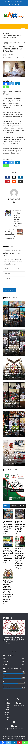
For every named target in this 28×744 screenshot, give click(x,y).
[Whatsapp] (6, 87)
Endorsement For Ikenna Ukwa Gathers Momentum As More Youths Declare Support (14, 318)
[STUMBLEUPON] (14, 181)
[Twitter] (11, 83)
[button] (10, 651)
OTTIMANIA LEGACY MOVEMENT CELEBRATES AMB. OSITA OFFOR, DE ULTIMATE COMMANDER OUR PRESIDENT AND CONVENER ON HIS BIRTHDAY (13, 456)
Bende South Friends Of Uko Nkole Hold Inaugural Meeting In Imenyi (14, 401)
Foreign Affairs (7, 42)
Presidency (7, 43)
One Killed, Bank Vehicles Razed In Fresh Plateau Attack (10, 234)
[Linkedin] (17, 83)
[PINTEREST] (7, 181)
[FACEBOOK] (7, 177)
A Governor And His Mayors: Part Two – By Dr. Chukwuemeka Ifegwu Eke (13, 639)
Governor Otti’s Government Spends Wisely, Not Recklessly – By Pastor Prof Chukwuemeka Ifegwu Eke (8, 554)
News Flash (16, 42)
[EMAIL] (20, 181)
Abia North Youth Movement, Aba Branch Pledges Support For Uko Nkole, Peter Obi (14, 347)
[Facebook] (6, 83)
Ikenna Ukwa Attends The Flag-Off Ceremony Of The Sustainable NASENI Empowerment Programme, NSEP (13, 429)
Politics (22, 42)
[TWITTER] (14, 177)
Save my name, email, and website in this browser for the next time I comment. (12, 262)
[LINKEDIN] (20, 177)
